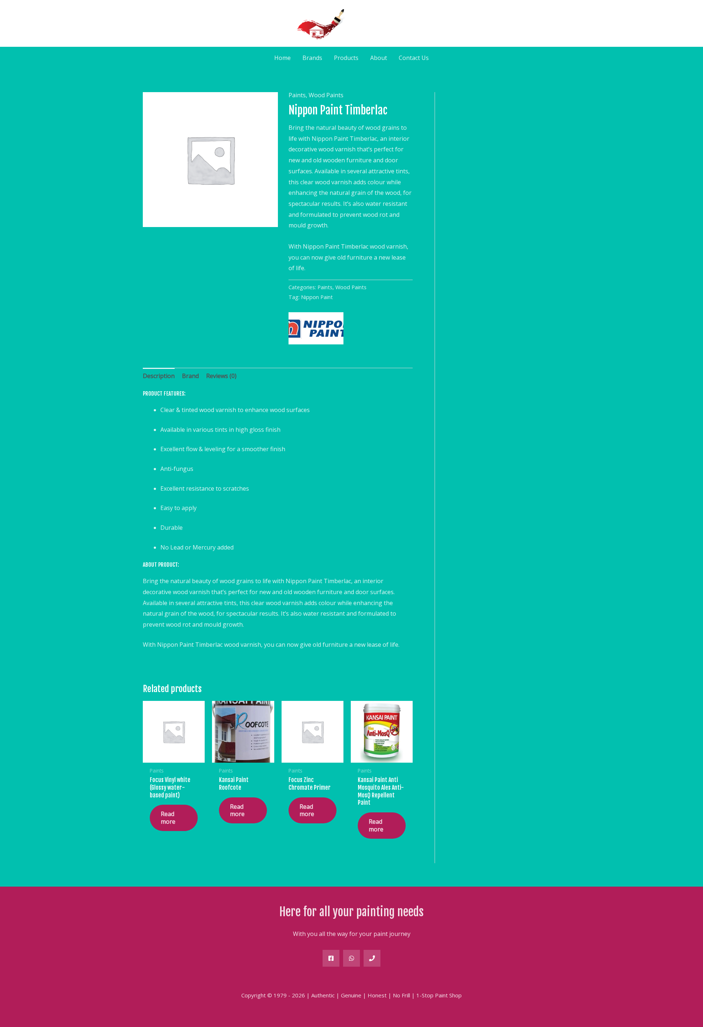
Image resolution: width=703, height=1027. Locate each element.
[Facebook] (331, 958)
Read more (168, 818)
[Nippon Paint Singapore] (316, 328)
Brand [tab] (190, 376)
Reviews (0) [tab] (221, 376)
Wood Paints (326, 95)
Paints (297, 95)
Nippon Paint (317, 297)
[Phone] (372, 958)
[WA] (351, 958)
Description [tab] (159, 376)
